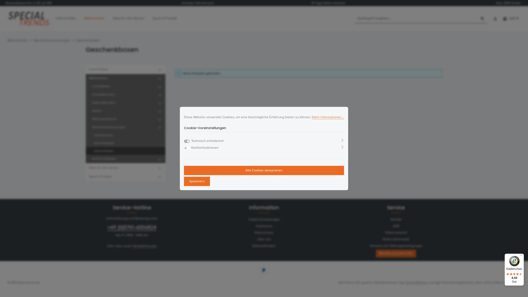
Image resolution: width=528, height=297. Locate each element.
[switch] (187, 148)
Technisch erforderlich (207, 141)
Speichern (197, 181)
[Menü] (521, 256)
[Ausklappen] (342, 140)
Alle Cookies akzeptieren (264, 170)
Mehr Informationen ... (328, 117)
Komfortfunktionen (205, 147)
